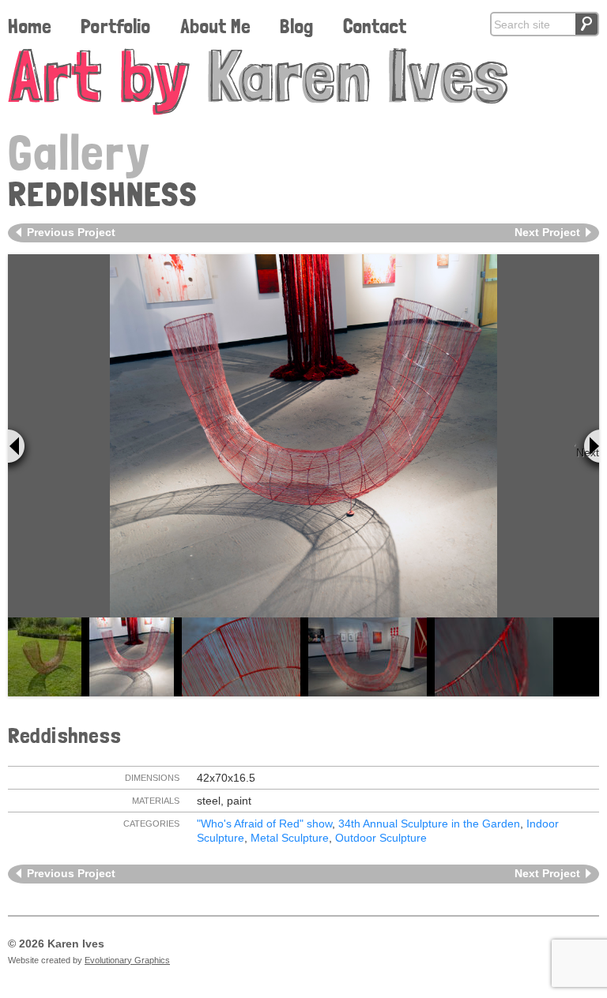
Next (587, 452)
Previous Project (71, 232)
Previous (21, 449)
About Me (215, 26)
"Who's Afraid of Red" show (264, 823)
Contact (374, 26)
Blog (296, 26)
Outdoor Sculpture (381, 837)
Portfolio (115, 26)
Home (29, 26)
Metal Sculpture (290, 837)
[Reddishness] (303, 435)
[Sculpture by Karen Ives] (303, 81)
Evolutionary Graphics (127, 960)
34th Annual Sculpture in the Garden (429, 823)
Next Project (547, 232)
